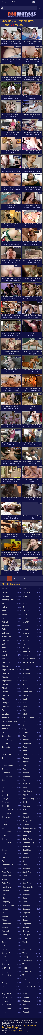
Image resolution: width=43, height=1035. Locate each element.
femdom (5, 891)
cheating (6, 762)
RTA (17, 1028)
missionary (26, 673)
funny (4, 935)
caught (5, 751)
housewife (6, 1005)
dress (4, 850)
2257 (23, 1025)
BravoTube (39, 46)
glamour (5, 960)
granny (8, 153)
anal (26, 226)
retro (18, 189)
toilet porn (26, 972)
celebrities (29, 262)
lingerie (25, 633)
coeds (26, 171)
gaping (5, 942)
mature (13, 153)
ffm (3, 898)
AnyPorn (39, 101)
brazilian (5, 714)
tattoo (24, 938)
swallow (25, 931)
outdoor (10, 98)
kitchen (15, 445)
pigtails (10, 390)
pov (35, 43)
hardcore (15, 299)
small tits (26, 872)
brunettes (9, 573)
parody (25, 747)
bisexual (32, 481)
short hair (26, 850)
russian (25, 824)
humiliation (7, 536)
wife (14, 372)
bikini (30, 354)
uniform (25, 994)
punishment (27, 791)
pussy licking (28, 799)
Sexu (19, 28)
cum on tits (7, 813)
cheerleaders (7, 765)
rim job (25, 817)
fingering (26, 153)
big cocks (11, 317)
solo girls (26, 883)
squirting (37, 554)
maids (24, 644)
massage (26, 648)
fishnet (5, 909)
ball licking (7, 640)
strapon (11, 335)
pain (24, 736)
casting (5, 743)
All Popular (5, 2)
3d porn (5, 589)
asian (30, 463)
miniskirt (25, 670)
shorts (25, 854)
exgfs (4, 868)
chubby (5, 769)
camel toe (6, 736)
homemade (7, 997)
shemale (32, 98)
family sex (38, 80)
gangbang (15, 463)
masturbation (33, 153)
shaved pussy (28, 843)
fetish (4, 894)
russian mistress (29, 828)
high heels (6, 994)
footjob (5, 927)
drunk (27, 61)
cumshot (30, 43)
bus (3, 732)
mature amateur (28, 659)
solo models (27, 887)
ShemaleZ (39, 83)
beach (9, 208)
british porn (14, 536)
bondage (6, 707)
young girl (36, 244)
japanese (9, 80)
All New (13, 2)
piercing (25, 758)
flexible (5, 920)
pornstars (16, 390)
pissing (16, 98)
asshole (5, 626)
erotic (32, 135)
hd (3, 990)
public (13, 208)
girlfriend (6, 957)
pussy (18, 281)
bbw (4, 648)
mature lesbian (28, 662)
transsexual (11, 226)
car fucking (8, 135)
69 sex (5, 592)
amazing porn (8, 600)
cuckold (5, 806)
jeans (24, 603)
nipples (25, 699)
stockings (15, 408)
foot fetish (6, 924)
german (5, 949)
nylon (24, 707)
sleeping (36, 262)
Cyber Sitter (29, 1025)
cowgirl (10, 43)
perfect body (27, 754)
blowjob (17, 317)
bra (3, 710)
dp (3, 846)
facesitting (6, 876)
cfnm (3, 171)
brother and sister (9, 721)
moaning (26, 681)
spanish (25, 891)
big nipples (28, 189)
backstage (6, 637)
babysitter (27, 208)
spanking (26, 894)
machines (26, 640)
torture (25, 975)
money (25, 688)
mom (14, 80)
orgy (24, 729)
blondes (5, 699)
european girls (8, 865)
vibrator (25, 997)
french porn (32, 335)
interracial (26, 592)
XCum (40, 119)
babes (5, 98)
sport (34, 354)
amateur (5, 244)
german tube (7, 953)
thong (25, 957)
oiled (24, 714)
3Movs (19, 119)
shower (25, 857)
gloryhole (6, 968)
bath (4, 644)
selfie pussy (27, 839)
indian (16, 554)
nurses (9, 427)
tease (24, 946)
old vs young (34, 61)
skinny (25, 865)
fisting (5, 913)
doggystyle (6, 843)
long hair (26, 637)
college (38, 171)
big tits (7, 262)
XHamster (18, 46)
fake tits (6, 883)
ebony (4, 857)
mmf (24, 677)
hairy (10, 281)
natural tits (36, 189)
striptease (13, 116)
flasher (5, 916)
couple (27, 135)
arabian (5, 611)
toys (24, 979)
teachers (26, 942)
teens (40, 153)
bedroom (6, 662)
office (24, 710)
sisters (10, 445)
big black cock (8, 670)
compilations (14, 518)
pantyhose (26, 743)
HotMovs (18, 138)
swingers (9, 372)
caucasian (6, 747)
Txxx (40, 28)
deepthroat (17, 43)
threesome (27, 960)
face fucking (7, 872)
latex (24, 615)
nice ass (26, 695)
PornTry (39, 65)
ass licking (6, 622)
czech (15, 135)
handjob (8, 171)
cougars (4, 189)
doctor (4, 839)
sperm (32, 116)
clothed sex (26, 427)
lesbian (6, 335)
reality (39, 299)
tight (24, 964)
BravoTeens (17, 156)
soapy (25, 876)
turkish (25, 990)
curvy (4, 821)
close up (25, 299)
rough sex (13, 262)
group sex (7, 299)
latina (25, 618)
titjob (24, 968)
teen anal (26, 949)
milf (14, 189)
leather (25, 622)
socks (25, 880)
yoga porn (26, 1008)
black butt (6, 695)
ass (3, 618)
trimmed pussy (28, 986)
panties (25, 740)
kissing (25, 607)
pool (24, 769)
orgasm (37, 135)
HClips (19, 101)
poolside (26, 773)
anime (4, 607)
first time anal (8, 905)
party (35, 299)
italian (5, 390)
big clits (5, 673)
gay (3, 946)
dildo (4, 835)
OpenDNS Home (12, 1027)
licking (25, 629)
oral (24, 721)
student (25, 927)
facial (4, 880)
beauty (5, 659)
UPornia (18, 65)
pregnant (26, 784)
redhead (26, 806)
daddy (11, 61)
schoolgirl (26, 832)
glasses (25, 80)
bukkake (5, 729)
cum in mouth (7, 810)
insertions (28, 372)
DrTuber (39, 138)
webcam (26, 1001)
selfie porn (27, 835)
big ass (5, 666)
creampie (4, 43)
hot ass (5, 1001)
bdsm (31, 390)
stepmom (31, 80)
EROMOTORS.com (16, 1030)
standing (26, 909)
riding (25, 813)
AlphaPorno (17, 83)
